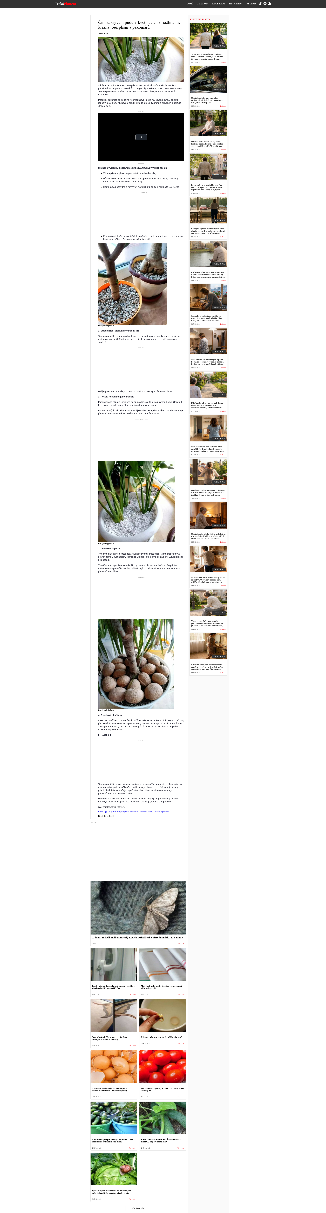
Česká (65, 4)
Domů (190, 4)
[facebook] (260, 3)
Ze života (202, 4)
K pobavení (218, 4)
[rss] (265, 3)
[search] (269, 3)
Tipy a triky (236, 4)
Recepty (252, 4)
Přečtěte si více (138, 1208)
